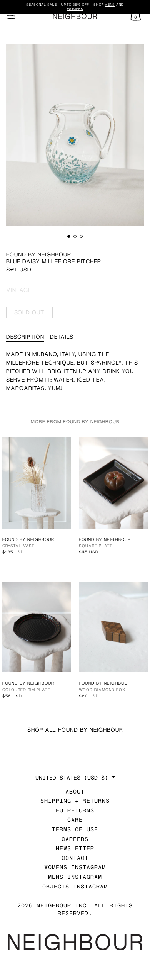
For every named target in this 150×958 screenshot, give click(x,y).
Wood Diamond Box (102, 689)
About (75, 791)
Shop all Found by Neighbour (75, 729)
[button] (68, 236)
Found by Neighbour (38, 254)
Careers (75, 839)
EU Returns (75, 810)
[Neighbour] (75, 16)
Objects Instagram (75, 886)
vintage (19, 290)
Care (75, 819)
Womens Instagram (75, 867)
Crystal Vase (18, 545)
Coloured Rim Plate (26, 689)
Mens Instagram (75, 876)
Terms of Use (75, 829)
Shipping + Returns (75, 800)
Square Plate (96, 545)
